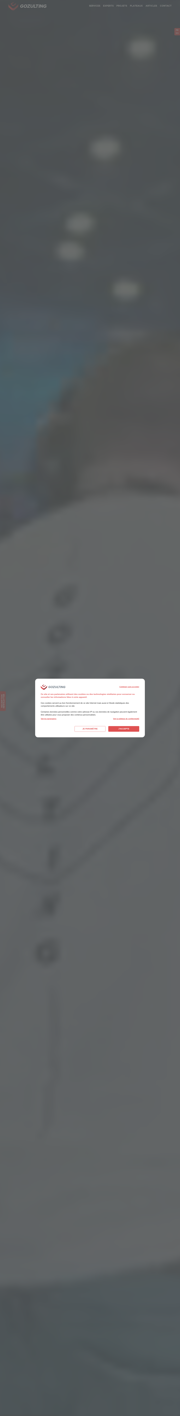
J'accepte (123, 729)
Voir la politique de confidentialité (126, 719)
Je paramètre (90, 729)
